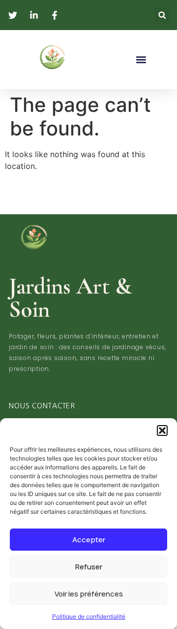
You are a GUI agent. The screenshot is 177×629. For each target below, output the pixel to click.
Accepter (88, 539)
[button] (162, 430)
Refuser (88, 567)
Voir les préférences (89, 594)
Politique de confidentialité (88, 616)
